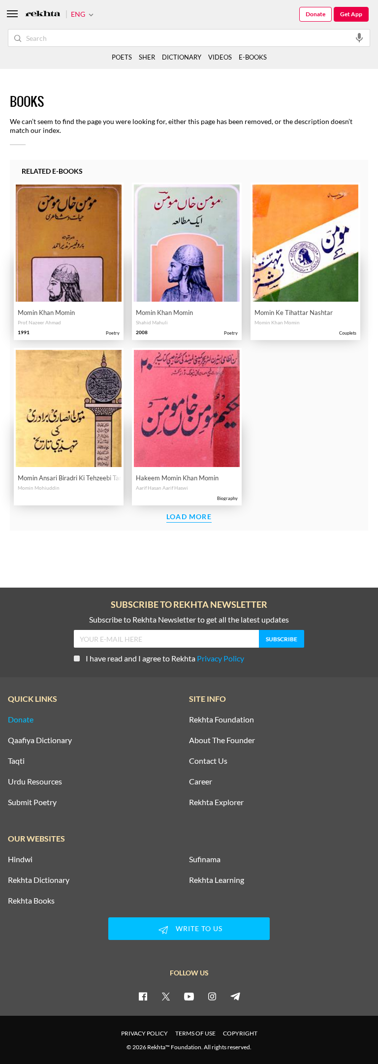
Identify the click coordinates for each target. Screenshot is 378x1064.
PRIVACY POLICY (144, 1033)
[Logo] (43, 14)
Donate (315, 14)
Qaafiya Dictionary (40, 740)
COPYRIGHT (240, 1033)
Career (200, 781)
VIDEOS (220, 57)
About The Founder (222, 740)
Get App (351, 14)
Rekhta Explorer (216, 802)
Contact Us (208, 761)
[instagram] (212, 996)
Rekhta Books (31, 901)
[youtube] (189, 996)
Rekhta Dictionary (38, 880)
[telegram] (235, 996)
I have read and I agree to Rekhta (165, 658)
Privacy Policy (220, 658)
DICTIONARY (181, 57)
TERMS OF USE (195, 1033)
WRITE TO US (199, 928)
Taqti (16, 761)
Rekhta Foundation (221, 719)
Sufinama (204, 859)
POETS (122, 57)
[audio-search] (359, 37)
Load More (189, 517)
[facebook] (143, 996)
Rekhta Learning (216, 880)
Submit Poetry (32, 802)
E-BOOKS (253, 57)
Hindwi (20, 859)
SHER (147, 57)
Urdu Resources (35, 781)
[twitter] (166, 996)
